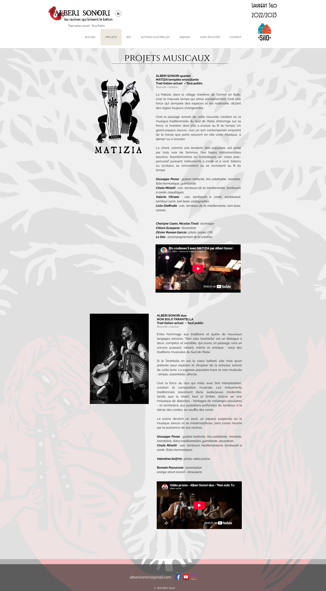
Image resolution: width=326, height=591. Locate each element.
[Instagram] (194, 577)
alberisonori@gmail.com (150, 577)
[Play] (118, 13)
